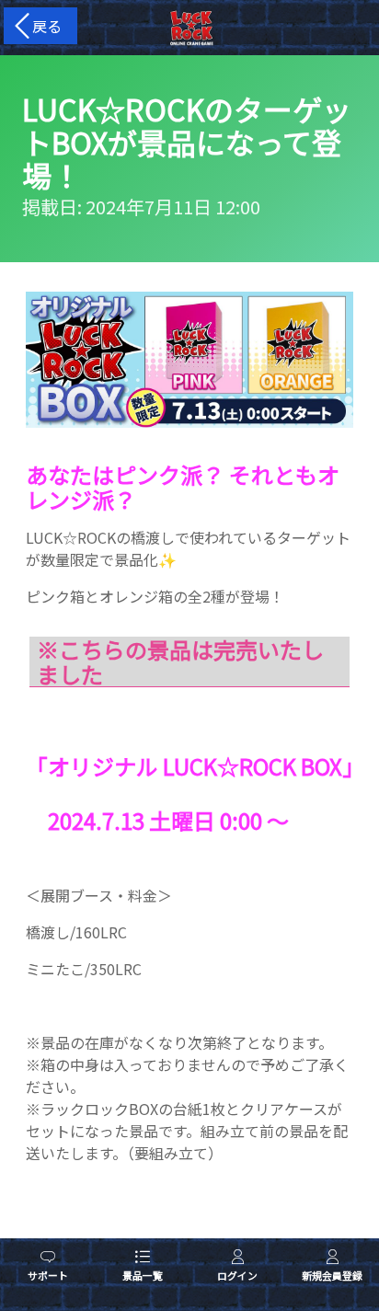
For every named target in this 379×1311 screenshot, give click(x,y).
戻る (43, 26)
